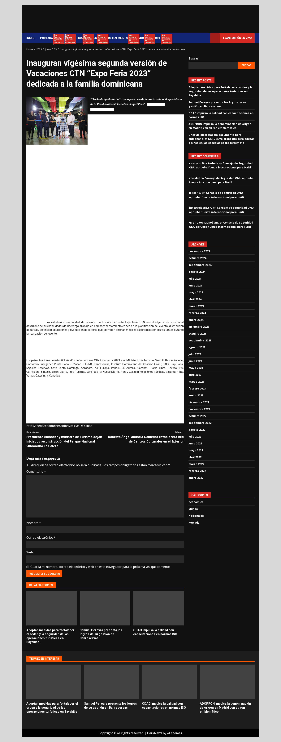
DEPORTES (157, 38)
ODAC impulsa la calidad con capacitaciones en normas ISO (158, 608)
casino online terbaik (203, 163)
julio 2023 (194, 354)
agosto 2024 (196, 272)
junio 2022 (195, 443)
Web (29, 552)
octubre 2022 (197, 416)
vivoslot (194, 178)
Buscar (193, 58)
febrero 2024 (197, 313)
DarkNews (154, 733)
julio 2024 (194, 278)
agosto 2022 (196, 429)
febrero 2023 (197, 388)
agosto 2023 (196, 347)
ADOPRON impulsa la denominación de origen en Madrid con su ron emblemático (227, 682)
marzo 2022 (196, 464)
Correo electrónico (41, 537)
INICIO (30, 37)
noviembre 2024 (199, 251)
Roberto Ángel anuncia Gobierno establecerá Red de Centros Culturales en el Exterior (146, 436)
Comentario (36, 471)
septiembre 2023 (199, 340)
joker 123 (195, 193)
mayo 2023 (195, 368)
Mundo (193, 509)
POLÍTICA (77, 38)
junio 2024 (195, 285)
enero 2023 (195, 395)
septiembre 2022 (199, 423)
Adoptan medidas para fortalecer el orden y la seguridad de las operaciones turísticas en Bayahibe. (51, 608)
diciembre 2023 (198, 326)
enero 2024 (195, 320)
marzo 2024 (196, 306)
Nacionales (196, 515)
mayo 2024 (195, 292)
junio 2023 (195, 361)
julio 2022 (194, 436)
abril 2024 (194, 299)
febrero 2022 (197, 471)
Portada (194, 522)
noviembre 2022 (199, 409)
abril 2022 (194, 457)
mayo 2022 (195, 450)
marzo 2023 (196, 381)
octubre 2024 (197, 258)
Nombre (33, 523)
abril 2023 (194, 375)
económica (196, 502)
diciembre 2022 (198, 402)
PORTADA (48, 38)
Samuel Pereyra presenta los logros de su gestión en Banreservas (105, 608)
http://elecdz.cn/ (200, 207)
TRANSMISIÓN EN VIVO (237, 37)
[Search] (206, 38)
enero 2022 (195, 478)
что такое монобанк (204, 222)
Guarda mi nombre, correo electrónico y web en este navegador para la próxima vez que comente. (100, 567)
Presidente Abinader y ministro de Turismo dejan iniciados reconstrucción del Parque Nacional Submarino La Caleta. (64, 439)
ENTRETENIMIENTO (117, 38)
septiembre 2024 (199, 265)
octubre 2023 (197, 333)
